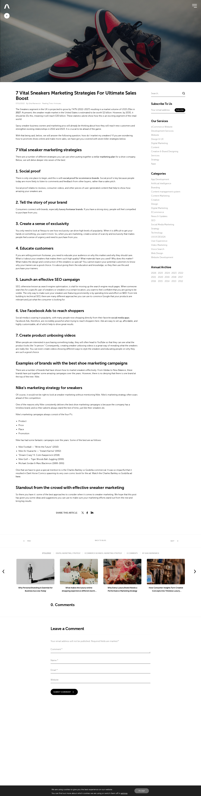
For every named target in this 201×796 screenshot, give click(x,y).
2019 (167, 277)
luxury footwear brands (71, 209)
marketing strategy (113, 553)
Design (154, 204)
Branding (155, 187)
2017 (180, 277)
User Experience (159, 241)
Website (155, 135)
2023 (174, 273)
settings (124, 793)
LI (92, 513)
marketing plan (107, 157)
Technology (157, 233)
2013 (173, 281)
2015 (160, 281)
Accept (142, 791)
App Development (160, 179)
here (18, 476)
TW (83, 513)
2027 (18, 112)
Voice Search (157, 249)
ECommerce (157, 212)
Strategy (155, 159)
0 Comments (132, 553)
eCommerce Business (94, 553)
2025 (160, 273)
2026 (153, 273)
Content (155, 147)
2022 (180, 273)
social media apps (120, 318)
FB (87, 513)
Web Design (157, 253)
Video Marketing (159, 245)
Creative (155, 200)
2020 (160, 277)
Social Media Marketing (162, 224)
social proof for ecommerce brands (81, 178)
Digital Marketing (159, 143)
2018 (173, 277)
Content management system (165, 191)
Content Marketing (160, 196)
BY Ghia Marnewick (150, 553)
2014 (167, 281)
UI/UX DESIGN (158, 237)
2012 (180, 281)
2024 (167, 273)
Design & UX (157, 139)
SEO (124, 293)
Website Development (162, 257)
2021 (153, 277)
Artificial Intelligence (161, 183)
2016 (153, 281)
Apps (153, 164)
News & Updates (159, 216)
